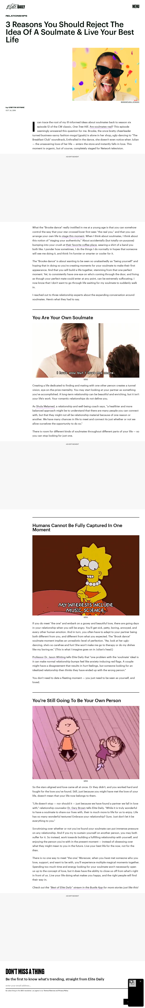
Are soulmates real (101, 126)
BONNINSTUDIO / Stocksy (130, 102)
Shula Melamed (45, 406)
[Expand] (131, 981)
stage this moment (72, 236)
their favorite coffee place (81, 244)
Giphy (86, 379)
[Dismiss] (140, 981)
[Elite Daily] (16, 6)
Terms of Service (49, 990)
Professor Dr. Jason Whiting (49, 657)
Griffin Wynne (16, 107)
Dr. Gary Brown (76, 807)
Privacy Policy (63, 990)
